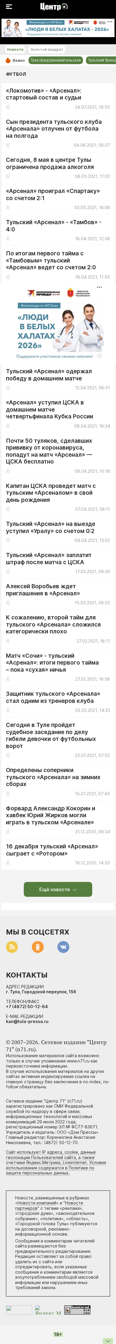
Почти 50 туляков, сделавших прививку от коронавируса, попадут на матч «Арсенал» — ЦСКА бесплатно (49, 451)
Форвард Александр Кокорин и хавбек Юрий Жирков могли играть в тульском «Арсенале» (50, 815)
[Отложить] (8, 107)
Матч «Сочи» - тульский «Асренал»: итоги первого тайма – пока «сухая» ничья (52, 662)
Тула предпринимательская (56, 60)
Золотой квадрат (46, 49)
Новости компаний (37, 1202)
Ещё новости (54, 889)
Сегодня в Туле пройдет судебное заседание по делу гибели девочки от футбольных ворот (51, 736)
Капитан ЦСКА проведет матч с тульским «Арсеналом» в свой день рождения (51, 493)
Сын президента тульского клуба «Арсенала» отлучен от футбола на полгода (54, 128)
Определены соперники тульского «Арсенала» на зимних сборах (53, 777)
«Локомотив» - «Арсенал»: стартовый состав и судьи (43, 94)
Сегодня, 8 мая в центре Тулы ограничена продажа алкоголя (50, 163)
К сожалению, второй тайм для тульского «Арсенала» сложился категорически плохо (53, 624)
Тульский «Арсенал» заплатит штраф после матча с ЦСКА (49, 559)
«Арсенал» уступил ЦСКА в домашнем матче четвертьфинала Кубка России (49, 409)
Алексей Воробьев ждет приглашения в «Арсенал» (43, 590)
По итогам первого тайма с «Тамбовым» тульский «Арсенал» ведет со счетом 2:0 (51, 260)
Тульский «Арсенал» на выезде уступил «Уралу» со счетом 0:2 (50, 528)
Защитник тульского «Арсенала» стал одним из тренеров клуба (53, 697)
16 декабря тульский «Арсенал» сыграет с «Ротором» (52, 850)
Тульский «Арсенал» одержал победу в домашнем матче (49, 375)
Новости (15, 49)
